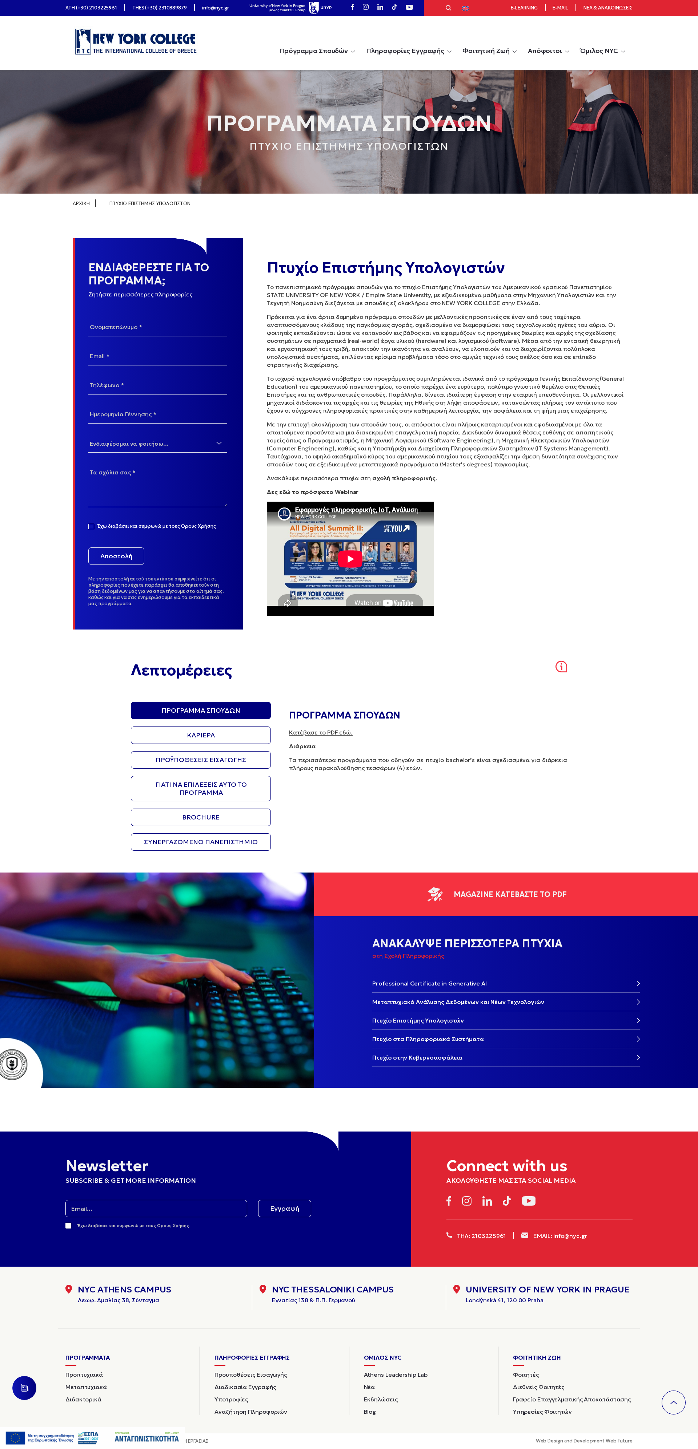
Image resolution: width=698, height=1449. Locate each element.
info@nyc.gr (215, 8)
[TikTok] (394, 8)
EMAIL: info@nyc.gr (559, 1235)
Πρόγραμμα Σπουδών (313, 50)
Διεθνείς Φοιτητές (538, 1387)
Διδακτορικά (83, 1399)
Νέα (369, 1387)
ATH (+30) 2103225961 (91, 8)
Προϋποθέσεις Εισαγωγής (201, 760)
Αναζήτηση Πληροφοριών (250, 1411)
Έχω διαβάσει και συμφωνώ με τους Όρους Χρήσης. (134, 1225)
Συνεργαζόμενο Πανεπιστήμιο (201, 842)
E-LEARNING (524, 8)
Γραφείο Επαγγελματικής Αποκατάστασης (572, 1399)
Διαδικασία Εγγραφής (245, 1387)
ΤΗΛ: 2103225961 (481, 1235)
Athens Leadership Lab (396, 1374)
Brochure (201, 817)
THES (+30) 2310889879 (159, 8)
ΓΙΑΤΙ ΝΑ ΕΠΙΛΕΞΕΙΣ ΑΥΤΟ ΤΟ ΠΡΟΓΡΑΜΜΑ (201, 788)
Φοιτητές (526, 1374)
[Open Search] (448, 8)
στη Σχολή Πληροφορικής (408, 955)
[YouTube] (409, 8)
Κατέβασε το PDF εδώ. (321, 732)
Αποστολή (116, 556)
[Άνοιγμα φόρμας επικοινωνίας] (24, 1388)
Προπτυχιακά (84, 1374)
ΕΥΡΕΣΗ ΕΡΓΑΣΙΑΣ (189, 1441)
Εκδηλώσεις (381, 1399)
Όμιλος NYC (599, 50)
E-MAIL (560, 8)
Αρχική (81, 204)
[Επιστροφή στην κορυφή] (674, 1402)
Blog (370, 1411)
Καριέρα (201, 735)
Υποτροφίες (231, 1399)
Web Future (584, 1441)
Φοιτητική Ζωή (486, 50)
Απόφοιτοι (545, 50)
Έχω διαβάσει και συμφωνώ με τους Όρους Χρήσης (157, 526)
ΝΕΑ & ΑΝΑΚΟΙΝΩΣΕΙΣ (608, 8)
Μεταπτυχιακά (86, 1387)
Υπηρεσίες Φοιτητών (542, 1411)
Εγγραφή (284, 1208)
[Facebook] (352, 8)
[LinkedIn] (380, 8)
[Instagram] (366, 8)
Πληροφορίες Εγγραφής (405, 50)
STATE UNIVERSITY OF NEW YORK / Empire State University (349, 295)
